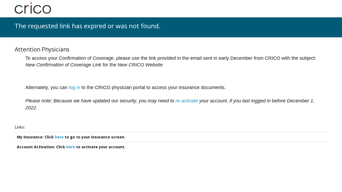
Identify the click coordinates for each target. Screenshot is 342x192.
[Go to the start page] (33, 8)
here (59, 136)
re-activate (187, 100)
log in (74, 87)
